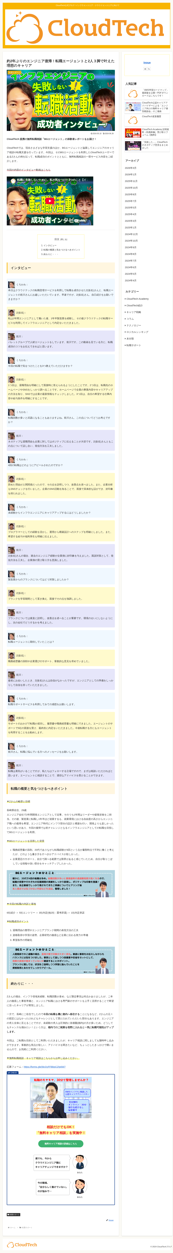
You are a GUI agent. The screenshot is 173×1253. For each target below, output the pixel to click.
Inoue (147, 62)
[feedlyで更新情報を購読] (145, 69)
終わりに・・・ (51, 254)
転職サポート (14, 1215)
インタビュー (50, 245)
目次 (56, 239)
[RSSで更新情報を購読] (149, 69)
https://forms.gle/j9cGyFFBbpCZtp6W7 (45, 1066)
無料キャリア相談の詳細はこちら (61, 1143)
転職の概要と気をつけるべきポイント (62, 249)
